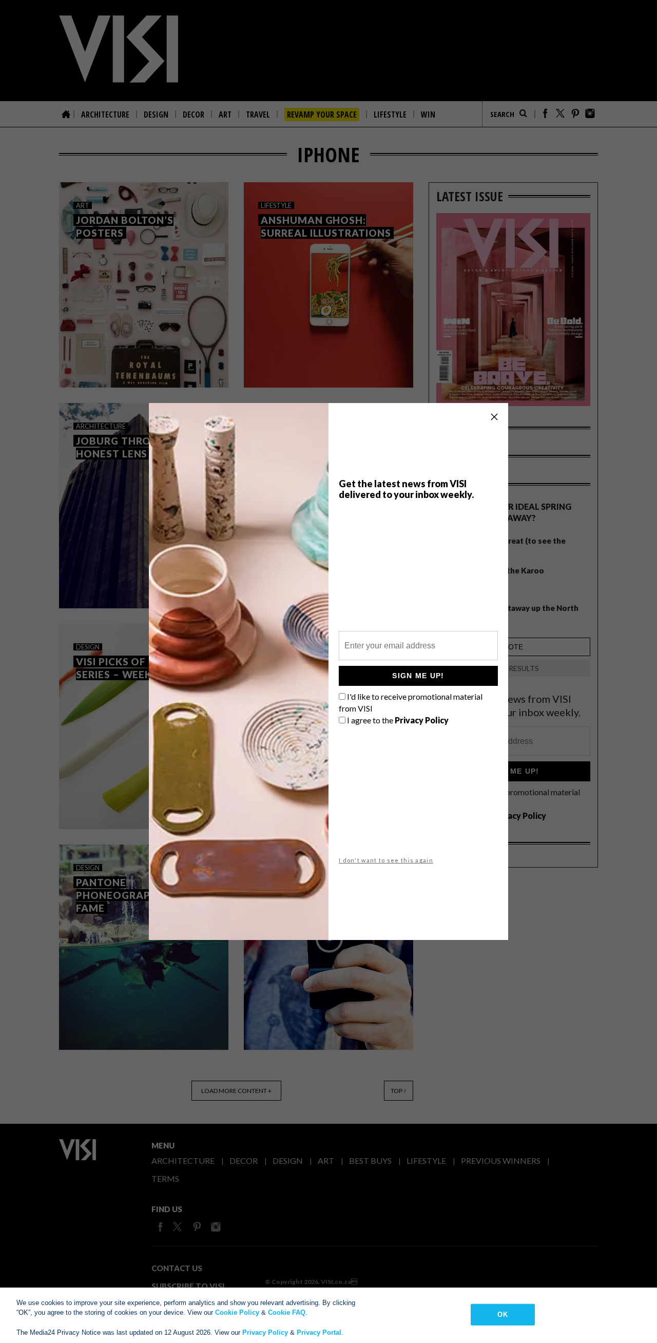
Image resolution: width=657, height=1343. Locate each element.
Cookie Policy (237, 1312)
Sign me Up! (418, 676)
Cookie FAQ (286, 1312)
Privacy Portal (319, 1332)
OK (502, 1314)
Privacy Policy (265, 1332)
